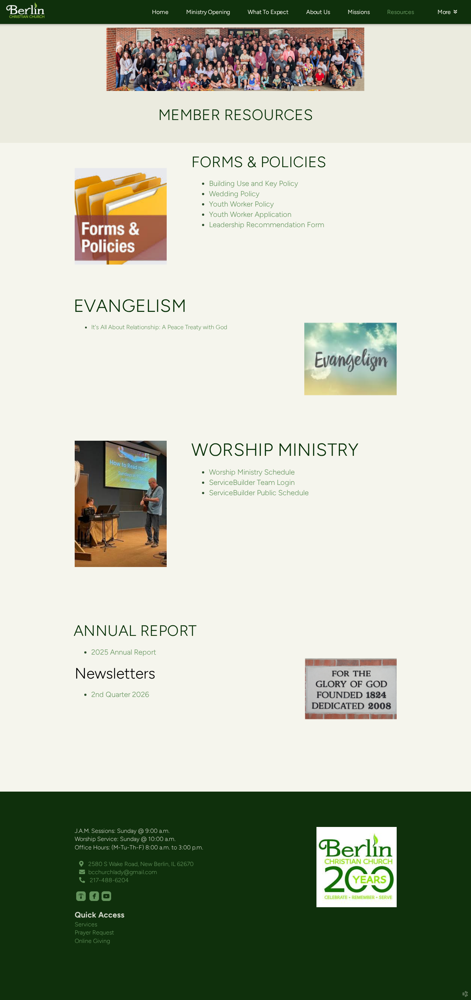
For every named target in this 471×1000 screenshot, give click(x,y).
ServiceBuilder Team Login (252, 482)
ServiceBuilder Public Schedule (259, 492)
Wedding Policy (234, 193)
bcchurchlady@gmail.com (118, 872)
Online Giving (92, 940)
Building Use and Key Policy (253, 183)
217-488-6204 (104, 880)
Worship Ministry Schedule (252, 472)
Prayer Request (94, 932)
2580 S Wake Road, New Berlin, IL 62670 (136, 863)
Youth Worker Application (250, 214)
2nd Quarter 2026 (120, 694)
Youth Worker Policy (241, 204)
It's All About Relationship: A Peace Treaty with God (159, 327)
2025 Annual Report (123, 652)
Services (86, 924)
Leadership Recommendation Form (266, 224)
